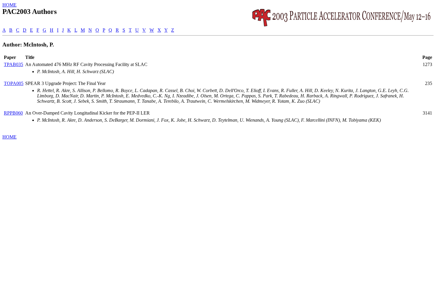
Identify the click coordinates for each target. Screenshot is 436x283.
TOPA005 (13, 83)
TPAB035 (13, 64)
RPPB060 (13, 112)
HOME (9, 4)
